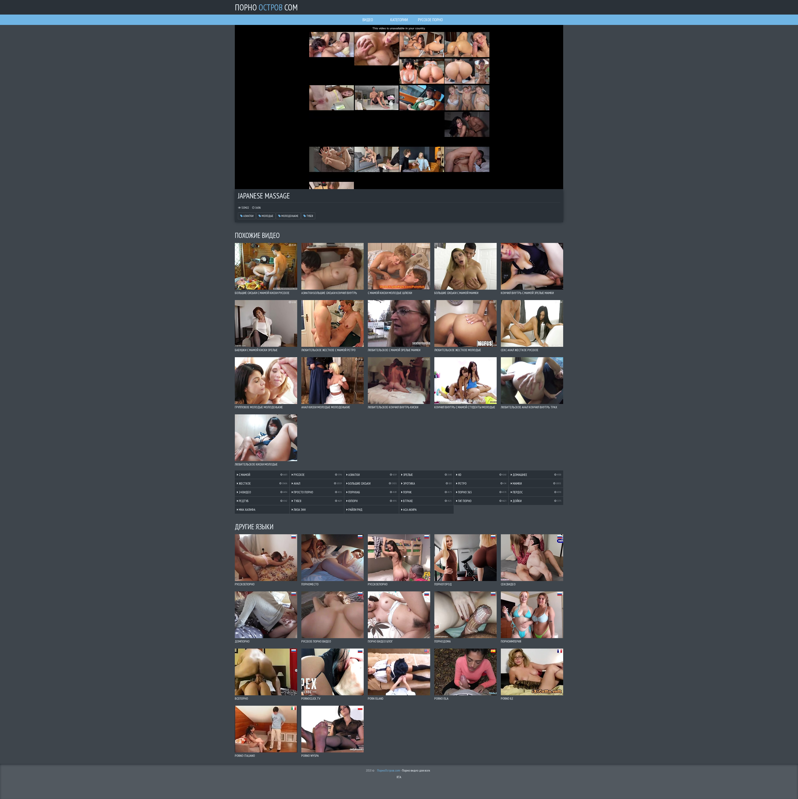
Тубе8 (309, 216)
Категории (399, 19)
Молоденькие (289, 216)
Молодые (267, 216)
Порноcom (266, 7)
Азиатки (248, 216)
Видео (367, 19)
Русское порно (430, 19)
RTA (399, 777)
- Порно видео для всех (403, 770)
